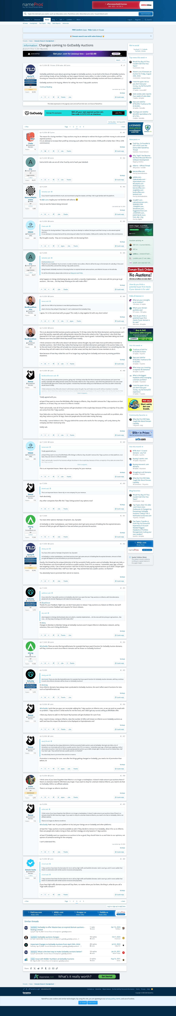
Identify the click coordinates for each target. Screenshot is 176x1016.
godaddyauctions (67, 932)
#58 (124, 776)
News (47, 20)
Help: (90, 30)
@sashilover (46, 603)
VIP (30, 87)
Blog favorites (134, 491)
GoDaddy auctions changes (48, 937)
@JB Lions (45, 200)
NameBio (142, 108)
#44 (124, 221)
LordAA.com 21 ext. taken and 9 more (142, 258)
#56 (124, 704)
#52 (124, 544)
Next (123, 127)
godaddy (45, 49)
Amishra (140, 162)
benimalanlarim (142, 173)
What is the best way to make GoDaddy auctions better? (60, 951)
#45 (124, 253)
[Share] (121, 65)
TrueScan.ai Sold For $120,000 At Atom (140, 350)
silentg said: (45, 549)
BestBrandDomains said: (49, 376)
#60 (124, 859)
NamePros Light (35, 989)
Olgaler (140, 219)
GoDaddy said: (46, 192)
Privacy (143, 989)
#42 (124, 158)
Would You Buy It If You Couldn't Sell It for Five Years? (141, 64)
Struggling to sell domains (142, 472)
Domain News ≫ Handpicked (52, 932)
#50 (124, 483)
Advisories (66, 23)
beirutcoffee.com (139, 171)
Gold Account (30, 793)
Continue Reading (46, 87)
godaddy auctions (72, 939)
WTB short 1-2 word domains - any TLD (140, 452)
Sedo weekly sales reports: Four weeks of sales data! (142, 95)
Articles (143, 51)
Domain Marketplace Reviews (53, 946)
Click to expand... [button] (82, 393)
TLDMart (117, 929)
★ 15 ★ (30, 206)
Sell (61, 20)
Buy (53, 20)
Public (94, 30)
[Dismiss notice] (151, 36)
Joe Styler (33, 939)
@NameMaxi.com (48, 262)
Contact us (90, 989)
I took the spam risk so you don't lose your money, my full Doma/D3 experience (142, 85)
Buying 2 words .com (140, 458)
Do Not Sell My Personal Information (123, 989)
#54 (124, 642)
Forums (27, 20)
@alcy (44, 623)
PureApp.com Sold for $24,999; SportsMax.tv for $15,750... (142, 114)
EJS (31, 961)
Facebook (136, 49)
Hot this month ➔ (136, 446)
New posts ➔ (134, 139)
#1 (124, 65)
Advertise (98, 989)
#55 (124, 670)
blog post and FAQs (77, 273)
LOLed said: (45, 864)
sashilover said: (46, 593)
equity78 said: (46, 741)
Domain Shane (145, 78)
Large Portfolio (30, 175)
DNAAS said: (45, 488)
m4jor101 (117, 946)
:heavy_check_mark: (26, 605)
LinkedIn (145, 49)
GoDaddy (33, 946)
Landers (69, 20)
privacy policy (111, 999)
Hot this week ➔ (135, 345)
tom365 (143, 168)
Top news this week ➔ (138, 57)
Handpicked (33, 23)
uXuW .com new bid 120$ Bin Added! (142, 263)
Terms (138, 989)
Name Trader (116, 953)
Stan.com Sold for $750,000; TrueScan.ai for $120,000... (142, 104)
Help (148, 989)
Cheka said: (45, 226)
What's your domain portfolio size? (140, 309)
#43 (124, 187)
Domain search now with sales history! (87, 36)
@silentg (45, 685)
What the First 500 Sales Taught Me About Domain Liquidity (142, 421)
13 (45, 151)
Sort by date (112, 122)
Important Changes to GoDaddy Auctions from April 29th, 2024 (55, 944)
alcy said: (44, 613)
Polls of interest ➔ (136, 296)
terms (118, 999)
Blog (49, 23)
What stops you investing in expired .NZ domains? (141, 368)
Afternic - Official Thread (141, 166)
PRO (30, 84)
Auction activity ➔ (136, 240)
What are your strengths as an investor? (141, 301)
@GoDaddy (44, 646)
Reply (123, 93)
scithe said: (45, 809)
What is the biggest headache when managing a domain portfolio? (142, 377)
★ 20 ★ (30, 89)
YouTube (137, 51)
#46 (124, 296)
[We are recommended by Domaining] (27, 993)
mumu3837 (142, 90)
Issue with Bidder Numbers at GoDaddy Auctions (55, 959)
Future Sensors (143, 152)
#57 (124, 736)
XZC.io (135, 249)
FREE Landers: (77, 30)
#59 (124, 804)
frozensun (117, 939)
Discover (37, 20)
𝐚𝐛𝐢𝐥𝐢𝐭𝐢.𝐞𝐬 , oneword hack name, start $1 (142, 254)
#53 (124, 588)
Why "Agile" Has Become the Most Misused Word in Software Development (142, 157)
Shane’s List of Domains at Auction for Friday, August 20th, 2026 (142, 74)
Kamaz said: (45, 301)
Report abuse (107, 989)
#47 (124, 328)
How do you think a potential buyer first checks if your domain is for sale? (140, 286)
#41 (124, 132)
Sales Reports (56, 23)
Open (85, 30)
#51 (124, 516)
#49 (124, 442)
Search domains (146, 14)
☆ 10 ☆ (30, 177)
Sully (142, 68)
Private (101, 30)
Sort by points (121, 122)
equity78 (27, 49)
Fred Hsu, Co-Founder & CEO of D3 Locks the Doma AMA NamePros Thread (141, 146)
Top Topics (42, 23)
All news (25, 23)
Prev (27, 127)
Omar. (118, 960)
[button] (31, 20)
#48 (124, 370)
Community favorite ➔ (138, 415)
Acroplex (141, 98)
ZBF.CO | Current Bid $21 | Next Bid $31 (142, 245)
